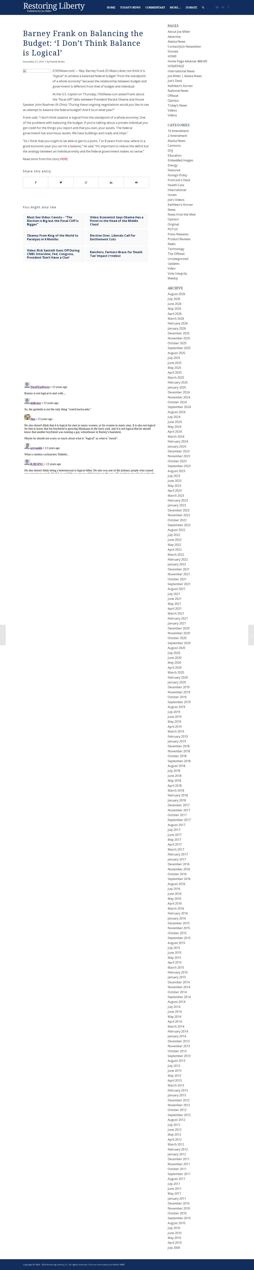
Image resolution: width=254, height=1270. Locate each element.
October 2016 (177, 874)
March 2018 (176, 790)
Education (174, 155)
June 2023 (174, 481)
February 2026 (178, 323)
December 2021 (178, 569)
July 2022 (174, 535)
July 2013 (174, 1066)
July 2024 (174, 417)
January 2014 (177, 1036)
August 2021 (176, 589)
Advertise (174, 37)
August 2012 (176, 1120)
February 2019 (178, 736)
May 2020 (174, 663)
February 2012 (178, 1149)
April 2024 (175, 431)
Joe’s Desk (175, 81)
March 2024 (176, 437)
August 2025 (176, 353)
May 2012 (174, 1134)
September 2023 (179, 466)
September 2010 (179, 1218)
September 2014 (179, 997)
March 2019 (176, 731)
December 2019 (178, 687)
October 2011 (177, 1169)
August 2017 (176, 825)
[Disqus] (90, 325)
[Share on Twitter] (60, 182)
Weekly (173, 278)
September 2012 (179, 1115)
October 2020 (177, 638)
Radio (172, 244)
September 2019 (179, 702)
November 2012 (179, 1105)
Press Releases (178, 234)
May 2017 (174, 840)
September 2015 (179, 938)
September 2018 (179, 761)
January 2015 (177, 977)
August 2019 (176, 707)
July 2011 (174, 1184)
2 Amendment (177, 136)
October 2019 (177, 697)
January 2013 (177, 1095)
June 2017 (174, 835)
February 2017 (178, 854)
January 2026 (177, 328)
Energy (173, 165)
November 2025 (179, 338)
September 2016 (179, 879)
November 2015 (179, 928)
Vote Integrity (177, 273)
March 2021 (176, 613)
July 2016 (174, 889)
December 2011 (178, 1159)
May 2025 (174, 368)
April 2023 (175, 490)
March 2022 (176, 555)
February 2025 (178, 382)
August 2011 (176, 1179)
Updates (173, 264)
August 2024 (176, 412)
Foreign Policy (177, 175)
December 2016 (178, 864)
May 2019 (174, 722)
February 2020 (178, 677)
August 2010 (176, 1223)
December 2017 (178, 805)
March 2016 (176, 908)
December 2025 (178, 333)
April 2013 (175, 1080)
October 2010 (177, 1213)
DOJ (170, 151)
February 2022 (178, 559)
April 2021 (175, 609)
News (172, 210)
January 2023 (177, 505)
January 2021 (177, 623)
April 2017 (175, 844)
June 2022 (174, 540)
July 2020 (174, 653)
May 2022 (174, 545)
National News (178, 91)
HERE (64, 159)
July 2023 (174, 476)
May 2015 (174, 958)
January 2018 (177, 800)
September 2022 (179, 525)
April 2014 (175, 1021)
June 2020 (174, 658)
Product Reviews (179, 239)
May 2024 (174, 427)
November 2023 (179, 456)
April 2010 (175, 1243)
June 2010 (174, 1233)
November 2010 (179, 1208)
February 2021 (178, 618)
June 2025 (174, 363)
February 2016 (178, 913)
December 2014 (178, 982)
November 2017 (179, 810)
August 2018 (176, 766)
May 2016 (174, 899)
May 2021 (174, 604)
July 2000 (174, 1248)
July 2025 (174, 358)
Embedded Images (180, 160)
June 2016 (174, 894)
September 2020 (179, 643)
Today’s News (177, 105)
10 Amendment (178, 131)
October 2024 (177, 402)
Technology (176, 249)
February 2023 (178, 500)
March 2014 (176, 1026)
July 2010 (174, 1228)
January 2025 (177, 387)
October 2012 (177, 1110)
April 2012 (175, 1139)
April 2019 (175, 727)
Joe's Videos (176, 200)
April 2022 (175, 550)
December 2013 (178, 1041)
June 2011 (174, 1189)
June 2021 (174, 599)
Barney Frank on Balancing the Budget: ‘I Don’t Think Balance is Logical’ (83, 43)
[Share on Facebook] (35, 182)
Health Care (176, 185)
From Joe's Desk (179, 180)
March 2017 (176, 849)
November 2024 (179, 397)
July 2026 (174, 299)
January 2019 (177, 741)
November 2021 (179, 574)
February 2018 (178, 795)
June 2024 (174, 422)
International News (181, 71)
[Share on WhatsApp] (86, 182)
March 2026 (176, 318)
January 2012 (177, 1154)
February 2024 (178, 441)
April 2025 (175, 372)
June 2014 (174, 1012)
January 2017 (177, 859)
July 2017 (174, 830)
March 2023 (176, 496)
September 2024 (179, 407)
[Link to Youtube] (217, 7)
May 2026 (174, 309)
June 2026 (174, 304)
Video (172, 268)
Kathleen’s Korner (180, 86)
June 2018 (174, 776)
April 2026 (175, 314)
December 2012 (178, 1100)
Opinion (173, 100)
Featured (174, 170)
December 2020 (178, 628)
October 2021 (177, 579)
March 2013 (176, 1085)
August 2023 (176, 471)
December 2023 (178, 451)
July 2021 (174, 594)
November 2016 (179, 869)
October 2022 (177, 520)
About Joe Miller (179, 32)
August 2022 (176, 530)
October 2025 (177, 343)
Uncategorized (178, 259)
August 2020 (176, 648)
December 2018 (178, 746)
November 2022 (179, 515)
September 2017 (179, 820)
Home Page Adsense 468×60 (187, 61)
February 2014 (178, 1031)
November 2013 (179, 1046)
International (177, 190)
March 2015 (176, 967)
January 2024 (177, 446)
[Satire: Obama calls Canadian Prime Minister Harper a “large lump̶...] (3, 635)
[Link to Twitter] (223, 7)
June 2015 (174, 953)
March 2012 (176, 1144)
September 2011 (179, 1174)
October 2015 (177, 933)
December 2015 (178, 923)
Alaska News (176, 41)
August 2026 (176, 294)
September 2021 (179, 584)
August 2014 (176, 1002)
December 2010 (178, 1203)
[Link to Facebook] (228, 7)
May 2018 (174, 781)
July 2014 (174, 1007)
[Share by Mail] (136, 182)
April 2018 (175, 786)
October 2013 (177, 1051)
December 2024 (178, 392)
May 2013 (174, 1076)
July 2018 (174, 771)
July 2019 (174, 712)
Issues (172, 195)
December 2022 (178, 510)
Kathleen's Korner (180, 205)
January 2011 (177, 1198)
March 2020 (176, 672)
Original (173, 224)
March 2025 (176, 377)
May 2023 (174, 486)
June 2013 (174, 1071)
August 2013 (176, 1061)
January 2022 (177, 564)
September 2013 (179, 1056)
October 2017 (177, 815)
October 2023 (177, 461)
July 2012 (174, 1125)
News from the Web (182, 214)
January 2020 (177, 682)
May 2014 (174, 1017)
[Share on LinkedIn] (111, 182)
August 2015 (176, 943)
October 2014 (177, 992)
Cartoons (174, 146)
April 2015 (175, 962)
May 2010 (174, 1238)
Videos (172, 110)
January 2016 (177, 918)
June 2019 (174, 717)
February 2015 (178, 972)
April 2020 (175, 668)
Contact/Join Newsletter (184, 46)
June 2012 (174, 1130)
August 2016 (176, 884)
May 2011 (174, 1193)
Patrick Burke (57, 61)
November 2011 (179, 1164)
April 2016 (175, 903)
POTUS (173, 229)
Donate (173, 51)
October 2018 (177, 756)
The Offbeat (176, 254)
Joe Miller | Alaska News (185, 76)
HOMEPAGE (176, 66)
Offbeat (173, 96)
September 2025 (179, 348)
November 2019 (179, 692)
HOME (172, 56)
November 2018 (179, 751)
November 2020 (179, 633)
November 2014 (179, 987)
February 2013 (178, 1090)
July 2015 (174, 948)
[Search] (203, 7)
